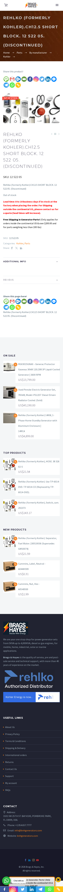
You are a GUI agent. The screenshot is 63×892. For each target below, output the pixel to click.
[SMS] (6, 79)
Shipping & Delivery (15, 748)
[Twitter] (42, 79)
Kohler (19, 243)
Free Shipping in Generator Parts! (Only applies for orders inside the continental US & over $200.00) (31, 882)
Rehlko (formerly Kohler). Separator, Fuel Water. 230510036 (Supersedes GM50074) (37, 543)
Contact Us (11, 769)
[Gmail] (12, 79)
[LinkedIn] (21, 248)
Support (9, 776)
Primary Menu (57, 5)
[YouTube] (37, 860)
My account (11, 783)
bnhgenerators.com (27, 835)
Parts (27, 243)
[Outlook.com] (18, 79)
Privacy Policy (12, 734)
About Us (10, 727)
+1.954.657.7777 (23, 825)
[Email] (24, 79)
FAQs (7, 790)
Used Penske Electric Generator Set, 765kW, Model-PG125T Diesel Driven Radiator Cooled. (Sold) (37, 395)
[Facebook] (30, 79)
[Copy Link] (18, 85)
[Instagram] (36, 79)
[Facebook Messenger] (54, 79)
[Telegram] (6, 85)
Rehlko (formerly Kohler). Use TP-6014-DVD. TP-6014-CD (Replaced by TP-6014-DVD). (39, 487)
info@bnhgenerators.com (28, 830)
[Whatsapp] (12, 85)
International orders (16, 755)
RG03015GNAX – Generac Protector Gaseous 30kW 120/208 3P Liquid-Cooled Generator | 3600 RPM (39, 369)
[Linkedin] (48, 79)
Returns (9, 762)
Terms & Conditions (15, 741)
